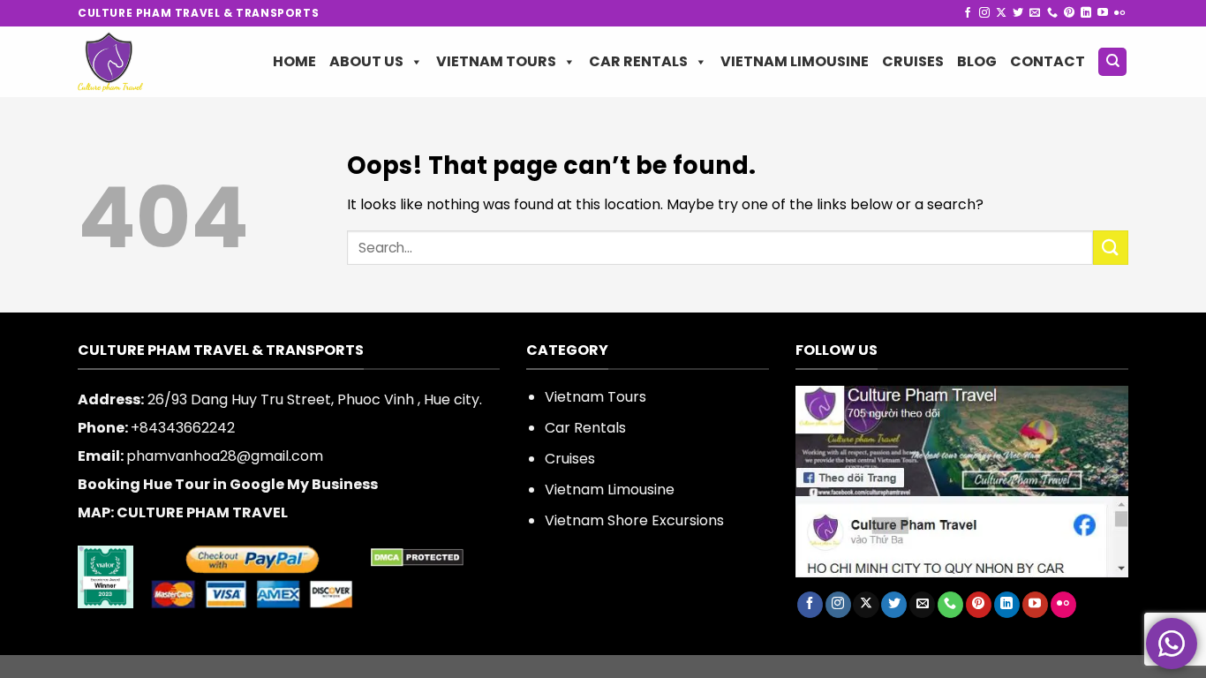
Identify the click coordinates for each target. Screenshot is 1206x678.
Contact (1047, 61)
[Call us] (1052, 13)
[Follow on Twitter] (1018, 13)
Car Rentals (638, 61)
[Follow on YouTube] (1102, 13)
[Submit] (1110, 247)
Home (294, 61)
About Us (366, 61)
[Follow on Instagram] (984, 13)
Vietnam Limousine (794, 61)
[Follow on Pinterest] (1069, 13)
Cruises (913, 61)
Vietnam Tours (496, 61)
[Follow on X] (1001, 13)
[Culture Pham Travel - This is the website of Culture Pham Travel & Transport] (142, 61)
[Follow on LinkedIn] (1086, 13)
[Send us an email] (1034, 13)
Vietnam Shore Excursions (634, 520)
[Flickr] (1119, 13)
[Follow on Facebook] (967, 13)
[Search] (1112, 62)
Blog (977, 61)
